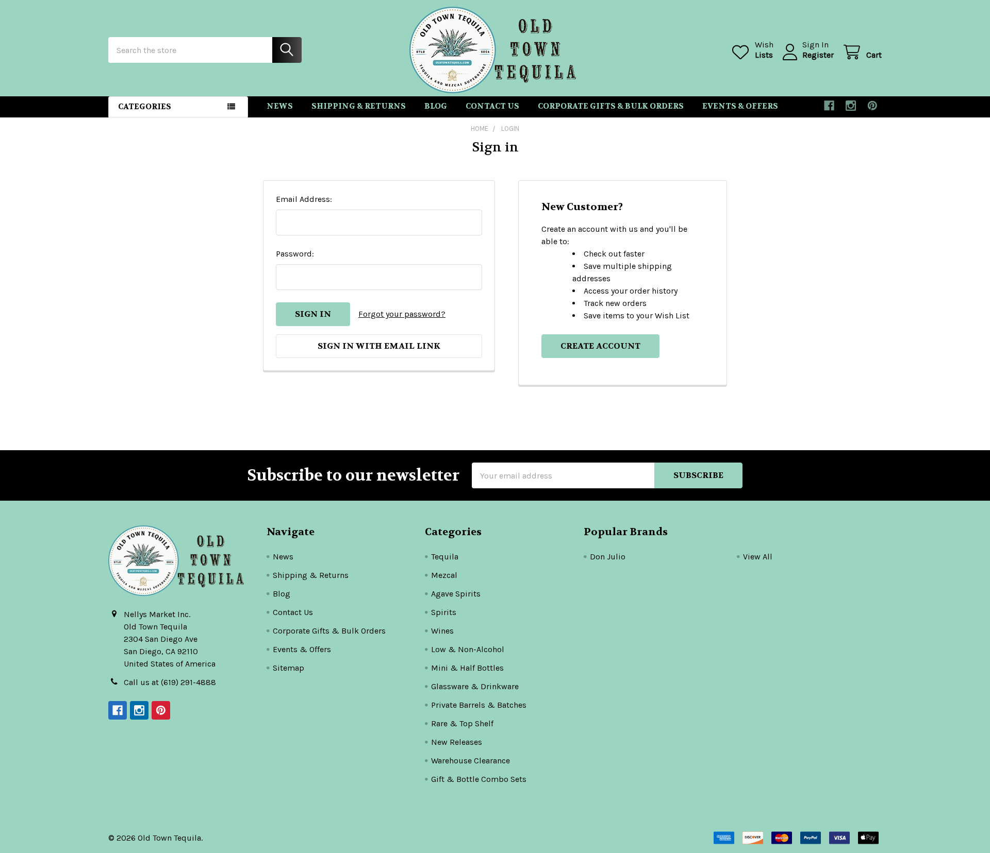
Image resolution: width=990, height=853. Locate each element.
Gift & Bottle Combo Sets (478, 779)
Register (818, 55)
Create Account (600, 345)
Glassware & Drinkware (475, 686)
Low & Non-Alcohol (467, 649)
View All (757, 556)
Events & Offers (740, 106)
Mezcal (444, 575)
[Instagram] (851, 105)
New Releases (456, 742)
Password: (295, 254)
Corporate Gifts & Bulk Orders (611, 106)
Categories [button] (144, 106)
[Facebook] (829, 105)
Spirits (443, 612)
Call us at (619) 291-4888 (170, 682)
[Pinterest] (872, 105)
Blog (435, 106)
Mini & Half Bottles (467, 668)
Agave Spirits (456, 594)
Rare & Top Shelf (462, 723)
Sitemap (288, 668)
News (280, 106)
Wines (442, 631)
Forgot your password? (402, 314)
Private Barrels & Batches (478, 705)
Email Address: (304, 199)
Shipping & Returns (358, 106)
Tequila (444, 556)
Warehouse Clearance (470, 760)
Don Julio (607, 556)
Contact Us (492, 106)
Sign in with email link (379, 345)
